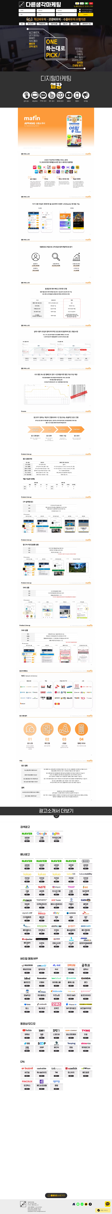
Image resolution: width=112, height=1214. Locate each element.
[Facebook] (90, 1204)
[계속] (77, 3)
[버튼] (40, 5)
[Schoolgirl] (107, 1204)
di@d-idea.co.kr (35, 1204)
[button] (91, 9)
